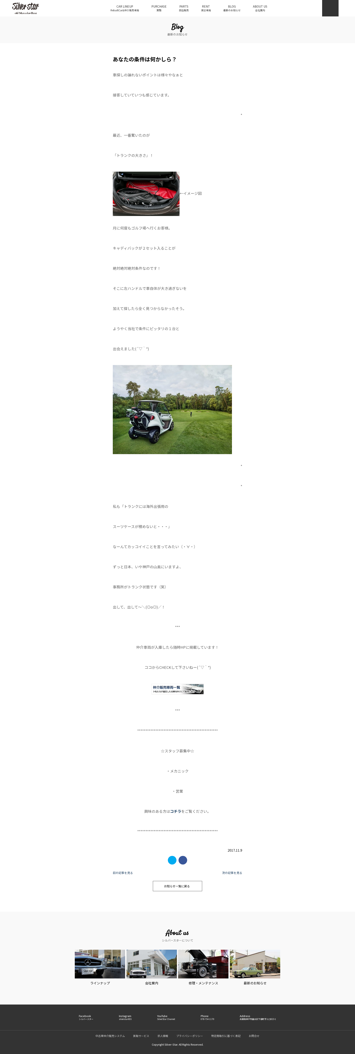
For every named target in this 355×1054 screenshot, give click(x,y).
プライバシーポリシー (189, 1036)
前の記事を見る (123, 873)
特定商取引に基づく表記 (226, 1036)
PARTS (184, 8)
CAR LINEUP (125, 8)
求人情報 (162, 1036)
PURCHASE (159, 8)
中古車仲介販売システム (110, 1036)
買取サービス (141, 1036)
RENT (206, 8)
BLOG (232, 8)
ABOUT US (260, 8)
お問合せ (254, 1036)
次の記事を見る (232, 873)
